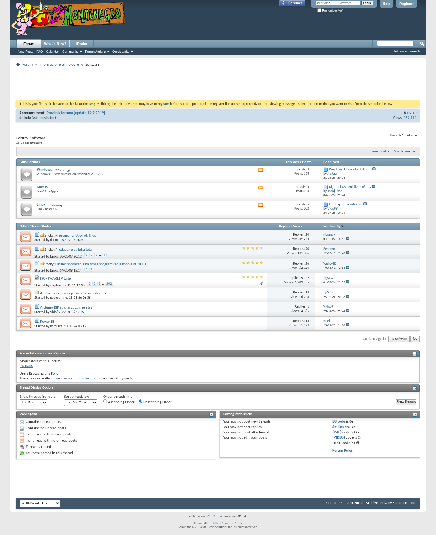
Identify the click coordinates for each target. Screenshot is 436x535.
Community (70, 51)
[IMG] (336, 432)
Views (297, 226)
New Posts (26, 51)
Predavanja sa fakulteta (73, 250)
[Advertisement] (218, 81)
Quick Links (121, 51)
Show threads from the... (39, 397)
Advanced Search (407, 51)
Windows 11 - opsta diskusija (350, 169)
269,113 (410, 118)
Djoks (54, 256)
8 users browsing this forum (73, 378)
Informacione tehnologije (59, 64)
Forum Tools (379, 151)
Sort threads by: (76, 397)
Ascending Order (121, 402)
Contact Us (334, 503)
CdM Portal (354, 503)
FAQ (39, 51)
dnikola (25, 118)
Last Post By (331, 226)
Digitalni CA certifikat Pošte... (350, 187)
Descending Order (157, 402)
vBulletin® (217, 523)
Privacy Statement (394, 503)
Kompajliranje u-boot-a (345, 204)
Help (386, 4)
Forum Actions (95, 51)
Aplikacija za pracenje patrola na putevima (73, 293)
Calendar (52, 51)
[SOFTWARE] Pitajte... (56, 278)
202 (109, 283)
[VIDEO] (338, 438)
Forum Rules (342, 451)
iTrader (81, 44)
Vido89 (55, 312)
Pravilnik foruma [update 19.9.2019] (76, 113)
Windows (44, 170)
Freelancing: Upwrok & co (75, 235)
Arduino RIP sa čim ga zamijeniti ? (66, 307)
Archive (372, 503)
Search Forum (403, 151)
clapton (55, 285)
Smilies (338, 427)
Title (23, 226)
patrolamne (58, 298)
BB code (338, 422)
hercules (56, 326)
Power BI (47, 322)
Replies (284, 226)
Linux (41, 205)
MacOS (42, 187)
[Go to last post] (347, 239)
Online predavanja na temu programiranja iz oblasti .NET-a (100, 264)
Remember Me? (332, 10)
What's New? (55, 44)
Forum (28, 44)
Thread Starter (40, 226)
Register (406, 4)
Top (415, 339)
